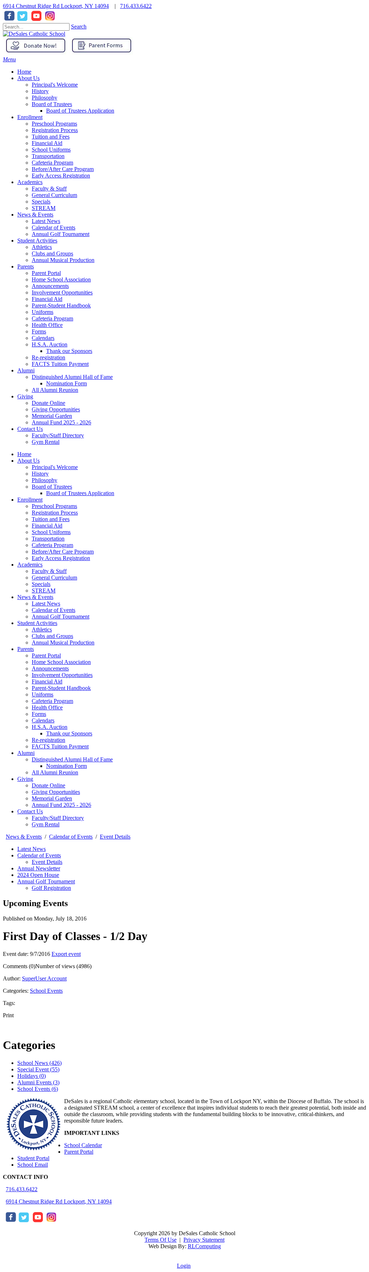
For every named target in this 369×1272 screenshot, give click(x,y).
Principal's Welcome (55, 467)
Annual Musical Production (63, 642)
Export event (66, 954)
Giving (25, 779)
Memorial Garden (52, 798)
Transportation (48, 539)
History (40, 474)
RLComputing (204, 1246)
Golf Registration (51, 888)
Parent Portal (46, 655)
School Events (46, 991)
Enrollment (30, 500)
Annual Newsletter (38, 868)
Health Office (47, 707)
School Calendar (83, 1145)
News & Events (35, 597)
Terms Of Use (161, 1240)
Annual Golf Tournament (60, 616)
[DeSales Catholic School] (34, 34)
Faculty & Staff (49, 571)
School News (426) (39, 1063)
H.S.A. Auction (49, 727)
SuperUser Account (44, 978)
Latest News (46, 603)
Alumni (26, 753)
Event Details (47, 862)
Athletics (42, 629)
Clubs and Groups (52, 636)
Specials (41, 584)
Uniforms (42, 694)
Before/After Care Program (63, 551)
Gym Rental (45, 824)
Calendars (43, 720)
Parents (25, 649)
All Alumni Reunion (55, 772)
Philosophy (44, 480)
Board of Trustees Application (80, 493)
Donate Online (48, 785)
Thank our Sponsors (69, 733)
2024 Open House (38, 875)
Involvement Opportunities (62, 675)
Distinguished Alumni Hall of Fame (72, 759)
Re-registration (48, 740)
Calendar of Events (53, 610)
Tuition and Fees (51, 519)
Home (24, 454)
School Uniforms (51, 532)
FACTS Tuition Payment (60, 746)
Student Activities (37, 623)
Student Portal (33, 1158)
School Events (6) (37, 1089)
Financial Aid (47, 526)
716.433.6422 (136, 6)
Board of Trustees (52, 487)
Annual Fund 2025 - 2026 (61, 805)
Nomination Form (66, 766)
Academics (30, 564)
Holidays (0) (31, 1076)
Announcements (50, 668)
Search (78, 26)
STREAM (43, 590)
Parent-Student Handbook (61, 688)
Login (184, 1266)
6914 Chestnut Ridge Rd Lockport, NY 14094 (56, 6)
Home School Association (61, 662)
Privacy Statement (203, 1240)
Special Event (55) (38, 1069)
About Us (28, 461)
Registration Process (55, 513)
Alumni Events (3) (38, 1082)
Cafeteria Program (52, 545)
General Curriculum (54, 577)
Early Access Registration (61, 558)
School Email (32, 1165)
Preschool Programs (54, 506)
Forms (39, 714)
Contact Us (30, 811)
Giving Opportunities (56, 792)
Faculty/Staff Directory (58, 818)
